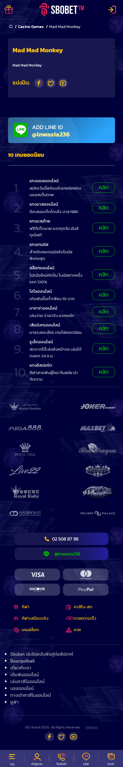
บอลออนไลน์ (22, 688)
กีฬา (25, 606)
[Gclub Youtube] (73, 736)
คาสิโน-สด (83, 606)
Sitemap (91, 727)
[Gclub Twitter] (61, 736)
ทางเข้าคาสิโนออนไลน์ (30, 695)
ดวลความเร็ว (85, 618)
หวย (77, 629)
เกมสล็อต (30, 629)
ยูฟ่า (14, 701)
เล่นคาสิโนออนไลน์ (27, 681)
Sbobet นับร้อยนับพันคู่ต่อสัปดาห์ (41, 653)
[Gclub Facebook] (49, 736)
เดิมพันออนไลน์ (24, 674)
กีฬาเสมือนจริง (35, 618)
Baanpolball (22, 660)
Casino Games (31, 27)
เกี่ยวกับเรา (20, 667)
